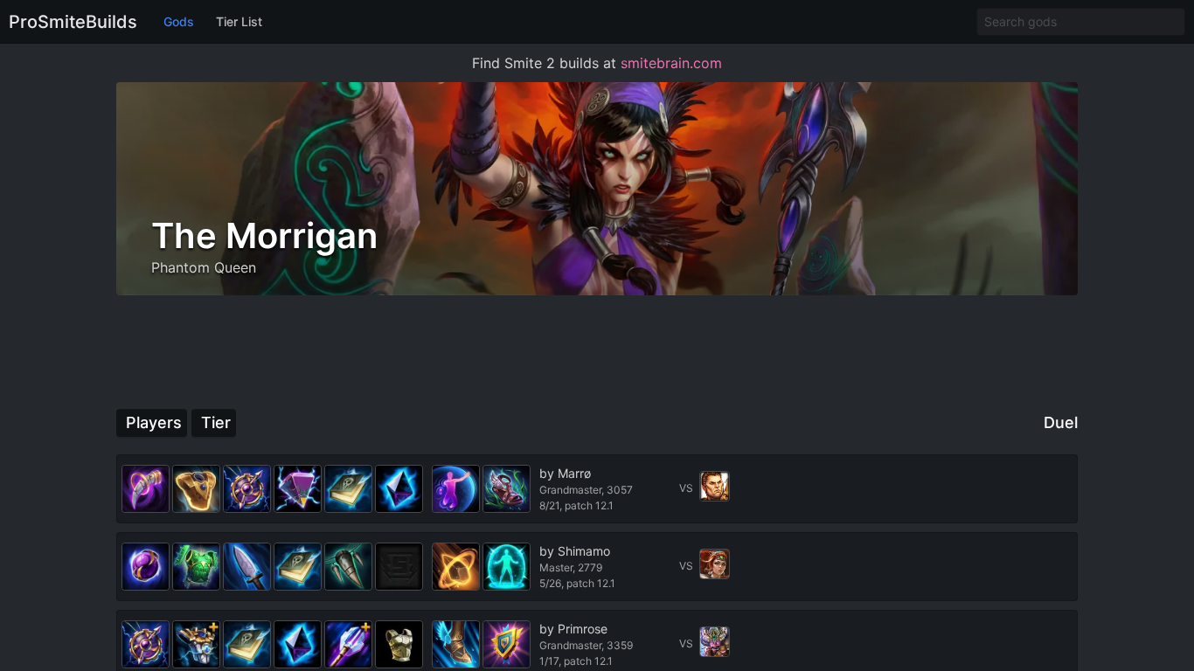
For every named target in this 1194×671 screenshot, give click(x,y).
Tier (216, 422)
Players (154, 422)
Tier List (239, 21)
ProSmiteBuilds (73, 21)
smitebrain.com (671, 63)
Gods (178, 21)
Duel (1061, 422)
